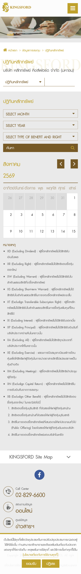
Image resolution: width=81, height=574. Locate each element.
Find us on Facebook (39, 475)
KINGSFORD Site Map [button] (31, 457)
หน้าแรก (12, 50)
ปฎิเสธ (50, 563)
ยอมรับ (31, 563)
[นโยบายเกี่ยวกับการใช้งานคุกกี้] (40, 554)
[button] (40, 114)
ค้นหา (11, 148)
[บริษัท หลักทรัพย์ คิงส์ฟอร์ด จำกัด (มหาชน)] (27, 7)
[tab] (40, 456)
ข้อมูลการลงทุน (31, 50)
